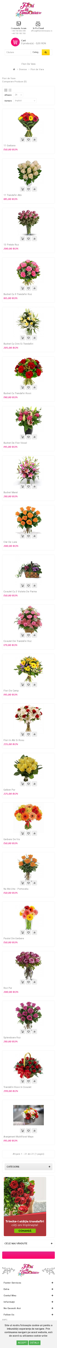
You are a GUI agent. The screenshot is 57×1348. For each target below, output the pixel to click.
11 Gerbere (9, 145)
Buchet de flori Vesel (15, 443)
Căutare (46, 52)
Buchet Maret (11, 492)
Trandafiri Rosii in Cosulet (17, 1087)
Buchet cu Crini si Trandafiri (18, 343)
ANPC (4, 1320)
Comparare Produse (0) (14, 81)
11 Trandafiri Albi (13, 195)
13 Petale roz (11, 244)
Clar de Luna (10, 542)
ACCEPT (22, 1342)
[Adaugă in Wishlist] (28, 139)
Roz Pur (8, 988)
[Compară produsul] (34, 139)
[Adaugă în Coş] (22, 139)
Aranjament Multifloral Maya (18, 1136)
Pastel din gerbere (14, 938)
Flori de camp (11, 690)
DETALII (34, 1342)
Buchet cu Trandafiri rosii (17, 393)
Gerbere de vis (12, 839)
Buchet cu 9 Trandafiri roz (18, 294)
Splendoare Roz (12, 1037)
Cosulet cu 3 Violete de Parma (20, 591)
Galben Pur (9, 789)
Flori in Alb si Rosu (14, 740)
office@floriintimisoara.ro (41, 31)
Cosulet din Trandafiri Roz (18, 641)
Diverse (23, 69)
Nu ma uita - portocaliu (16, 889)
